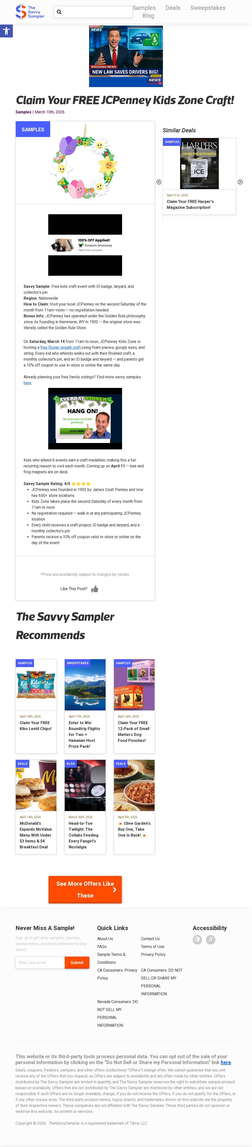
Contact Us (150, 938)
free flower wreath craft (61, 347)
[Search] (59, 12)
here (27, 383)
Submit (77, 962)
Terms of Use (152, 946)
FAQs (102, 946)
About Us (105, 938)
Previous (159, 182)
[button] (6, 31)
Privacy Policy (153, 954)
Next (240, 182)
